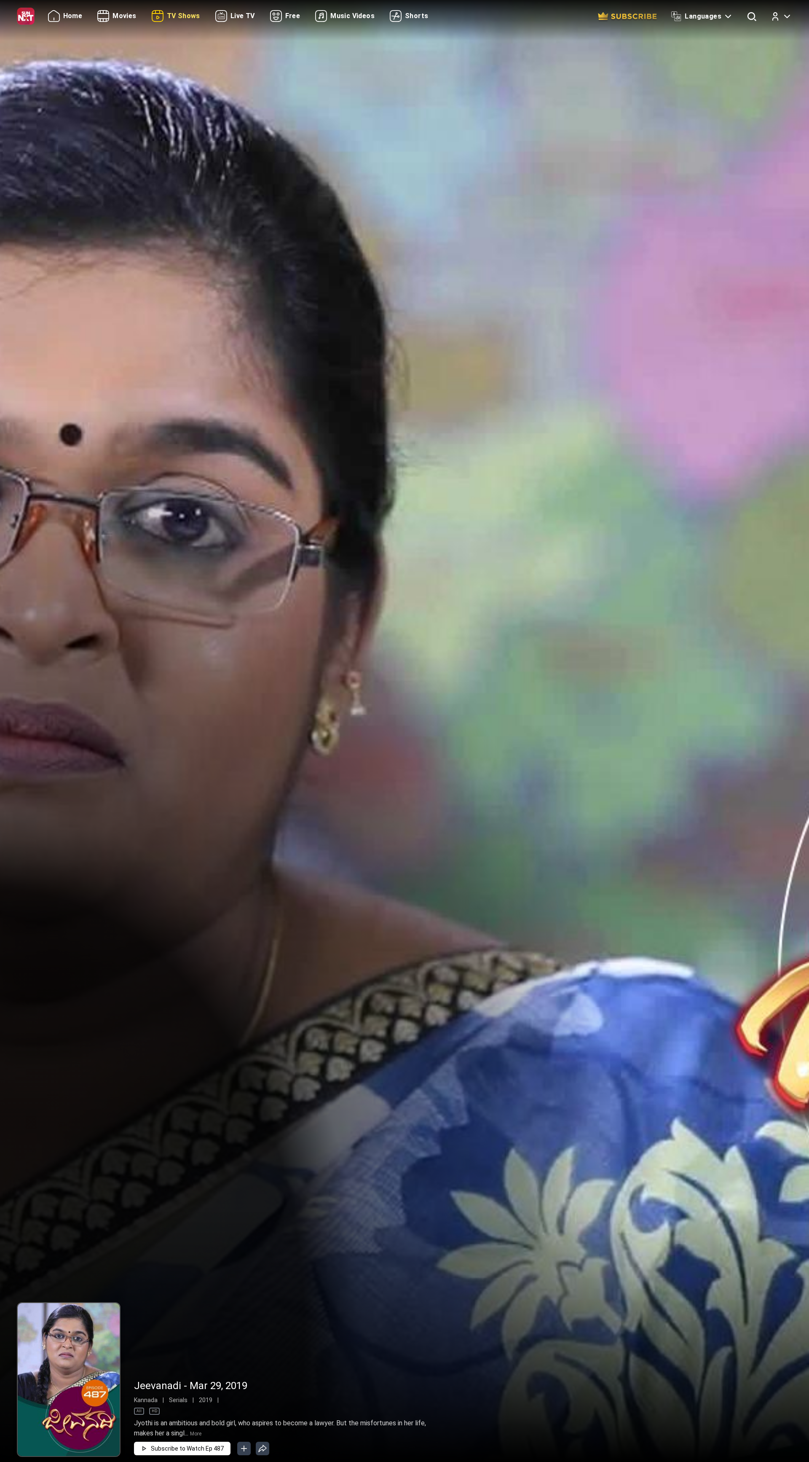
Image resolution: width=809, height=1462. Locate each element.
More (195, 1434)
